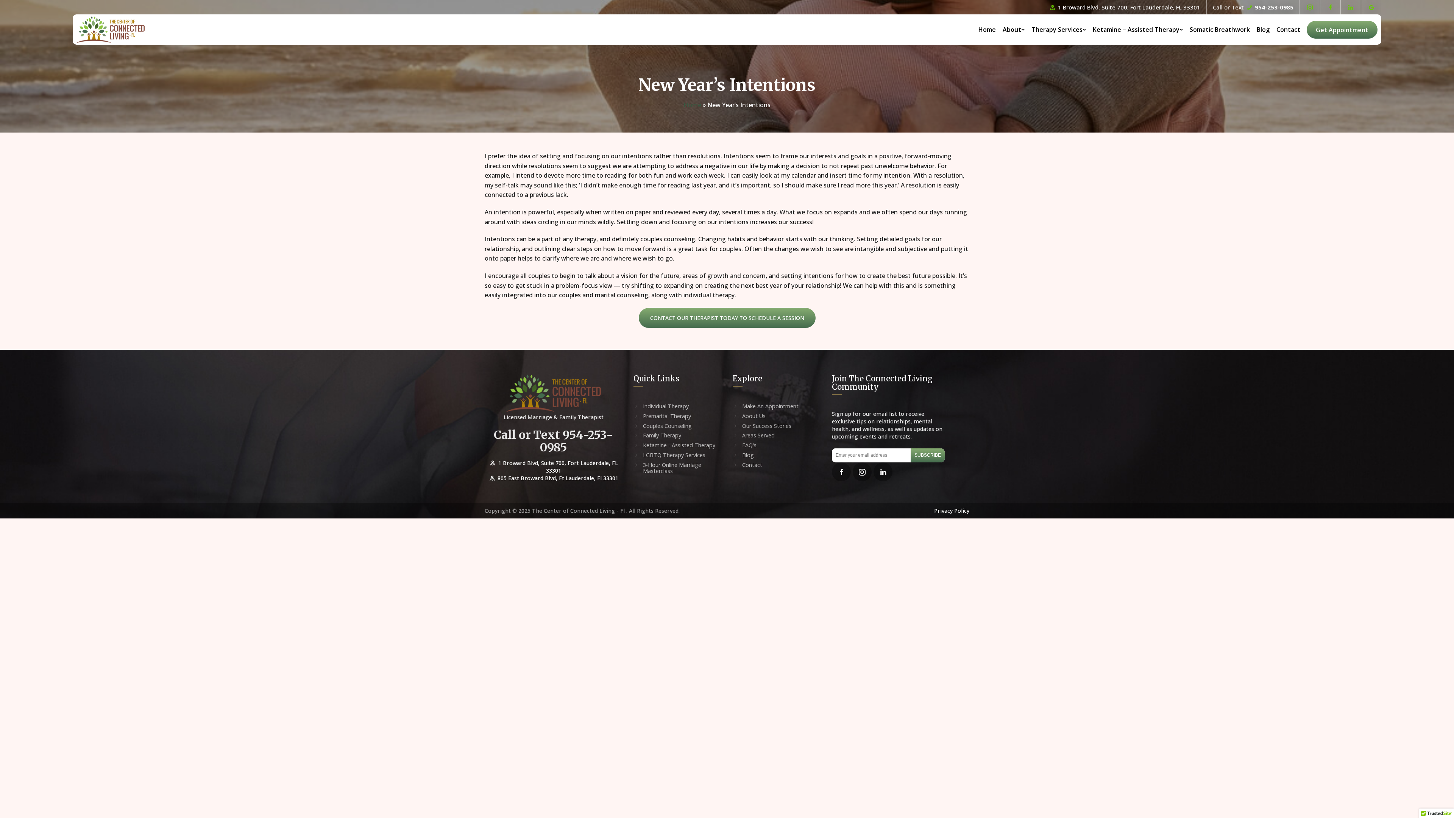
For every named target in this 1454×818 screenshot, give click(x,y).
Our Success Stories (766, 426)
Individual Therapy (666, 406)
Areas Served (758, 435)
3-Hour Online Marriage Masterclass (672, 468)
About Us (754, 416)
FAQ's (749, 445)
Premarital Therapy (667, 416)
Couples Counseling (667, 426)
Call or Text (1253, 7)
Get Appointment (1342, 30)
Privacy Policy (951, 510)
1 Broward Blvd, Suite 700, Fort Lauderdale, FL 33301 (1128, 7)
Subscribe (927, 455)
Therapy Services (1057, 29)
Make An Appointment (770, 406)
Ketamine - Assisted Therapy (679, 445)
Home (987, 29)
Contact (1288, 29)
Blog (1263, 29)
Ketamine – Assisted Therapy (1136, 29)
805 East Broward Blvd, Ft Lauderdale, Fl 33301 (557, 478)
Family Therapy (662, 435)
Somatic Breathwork (1220, 29)
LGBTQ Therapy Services (674, 455)
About (1012, 29)
